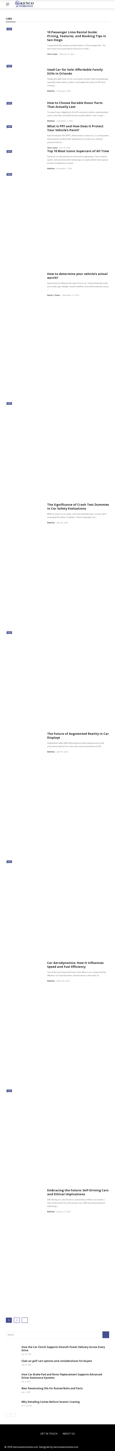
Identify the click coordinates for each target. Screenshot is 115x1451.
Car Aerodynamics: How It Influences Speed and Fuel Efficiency (75, 965)
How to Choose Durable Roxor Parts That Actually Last (75, 105)
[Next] (13, 1415)
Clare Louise (52, 54)
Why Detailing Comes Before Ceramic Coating (50, 1402)
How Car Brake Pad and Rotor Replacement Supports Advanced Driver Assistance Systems (61, 1376)
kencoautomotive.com (65, 1447)
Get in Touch (49, 1433)
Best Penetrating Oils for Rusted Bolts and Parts (52, 1388)
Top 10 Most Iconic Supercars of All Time (78, 151)
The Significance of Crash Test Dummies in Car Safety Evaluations (78, 506)
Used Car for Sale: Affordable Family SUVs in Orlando (75, 71)
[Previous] (8, 1415)
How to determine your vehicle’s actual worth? (77, 276)
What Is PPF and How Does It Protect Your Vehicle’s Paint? (75, 128)
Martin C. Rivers (53, 295)
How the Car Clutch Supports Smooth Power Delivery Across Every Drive (63, 1348)
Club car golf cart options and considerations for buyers (56, 1361)
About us (69, 1433)
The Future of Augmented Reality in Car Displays (78, 736)
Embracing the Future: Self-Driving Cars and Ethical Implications (78, 1192)
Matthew (51, 91)
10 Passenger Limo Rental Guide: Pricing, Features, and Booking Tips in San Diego (76, 36)
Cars (9, 29)
